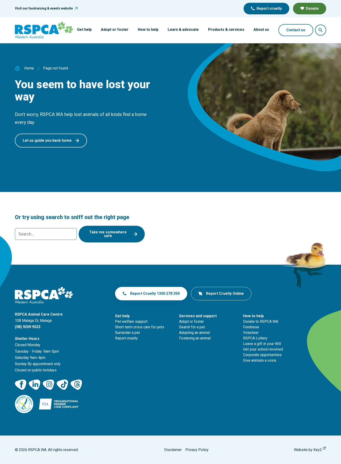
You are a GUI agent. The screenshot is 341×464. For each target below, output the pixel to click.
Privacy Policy (197, 450)
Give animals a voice (259, 360)
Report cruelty (269, 8)
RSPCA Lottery (255, 338)
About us (261, 29)
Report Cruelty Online (225, 293)
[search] (46, 234)
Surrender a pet (127, 332)
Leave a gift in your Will (262, 344)
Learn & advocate (183, 29)
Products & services (226, 29)
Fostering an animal (195, 338)
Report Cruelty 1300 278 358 (155, 293)
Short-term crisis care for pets (139, 327)
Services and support (198, 316)
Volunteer (251, 332)
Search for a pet (192, 327)
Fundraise (251, 327)
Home (29, 68)
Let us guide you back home (47, 140)
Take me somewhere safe (108, 234)
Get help (84, 29)
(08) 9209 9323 (27, 327)
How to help (148, 29)
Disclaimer (173, 450)
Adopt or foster (115, 29)
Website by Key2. (308, 450)
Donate (312, 8)
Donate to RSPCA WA (260, 321)
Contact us (295, 30)
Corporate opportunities (262, 355)
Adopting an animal (194, 332)
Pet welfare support (131, 321)
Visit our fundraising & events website (44, 8)
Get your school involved (263, 349)
